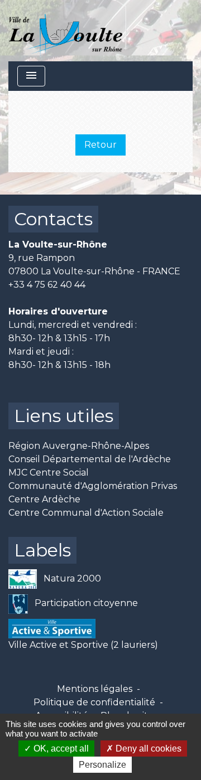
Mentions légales (94, 689)
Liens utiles (63, 416)
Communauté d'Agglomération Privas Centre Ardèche (92, 493)
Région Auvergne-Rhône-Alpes (78, 445)
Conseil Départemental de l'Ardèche (89, 459)
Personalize (102, 764)
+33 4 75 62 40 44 (46, 284)
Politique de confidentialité (94, 702)
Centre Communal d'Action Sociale (86, 512)
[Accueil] (65, 30)
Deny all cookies (147, 748)
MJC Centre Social (48, 472)
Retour (100, 144)
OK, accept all (60, 748)
